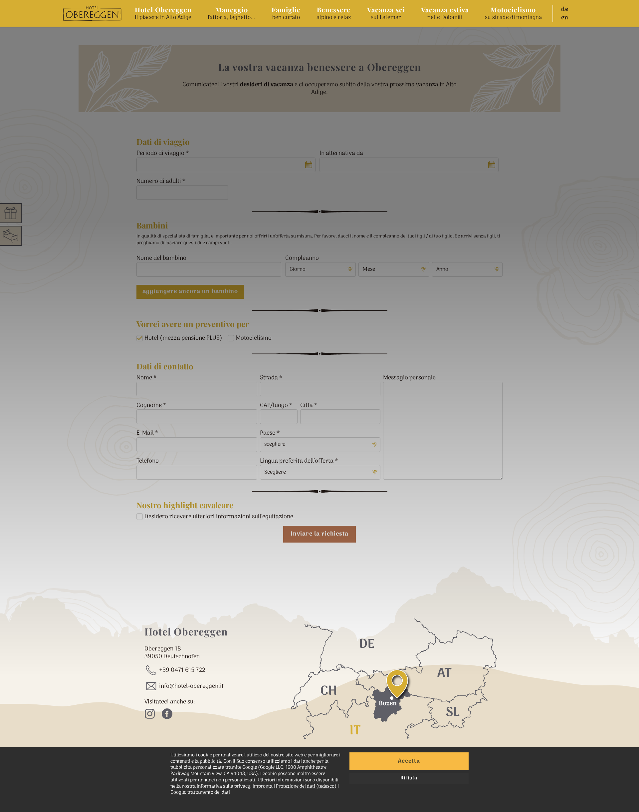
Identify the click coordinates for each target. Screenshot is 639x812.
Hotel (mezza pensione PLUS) (183, 338)
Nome (144, 378)
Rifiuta (408, 778)
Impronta (263, 786)
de (564, 9)
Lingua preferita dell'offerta (296, 461)
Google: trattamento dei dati (200, 792)
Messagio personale (409, 378)
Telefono (147, 461)
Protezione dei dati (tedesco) (306, 786)
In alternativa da (341, 153)
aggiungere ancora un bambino (190, 291)
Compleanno (302, 258)
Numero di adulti (158, 181)
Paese (267, 433)
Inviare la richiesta (319, 534)
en (564, 18)
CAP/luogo (274, 405)
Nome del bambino (161, 258)
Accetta (409, 761)
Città (306, 405)
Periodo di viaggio (160, 153)
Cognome (149, 405)
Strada (269, 378)
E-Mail (145, 433)
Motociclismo (254, 338)
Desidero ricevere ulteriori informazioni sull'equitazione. (219, 517)
